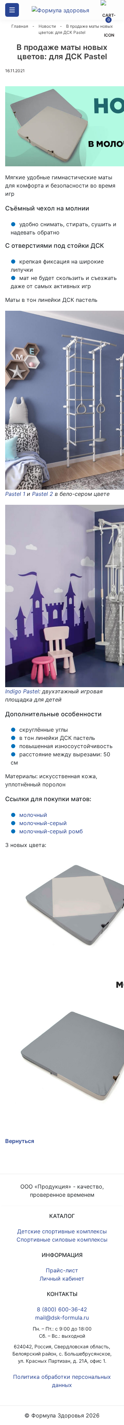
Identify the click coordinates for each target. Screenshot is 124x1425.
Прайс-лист (62, 1270)
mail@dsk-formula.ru (62, 1317)
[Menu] (12, 10)
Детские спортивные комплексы (62, 1231)
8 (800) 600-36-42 (62, 1309)
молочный (33, 814)
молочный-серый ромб (51, 831)
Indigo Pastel (22, 691)
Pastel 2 (42, 493)
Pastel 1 (15, 493)
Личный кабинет (62, 1278)
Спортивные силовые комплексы (62, 1239)
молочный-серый (43, 823)
